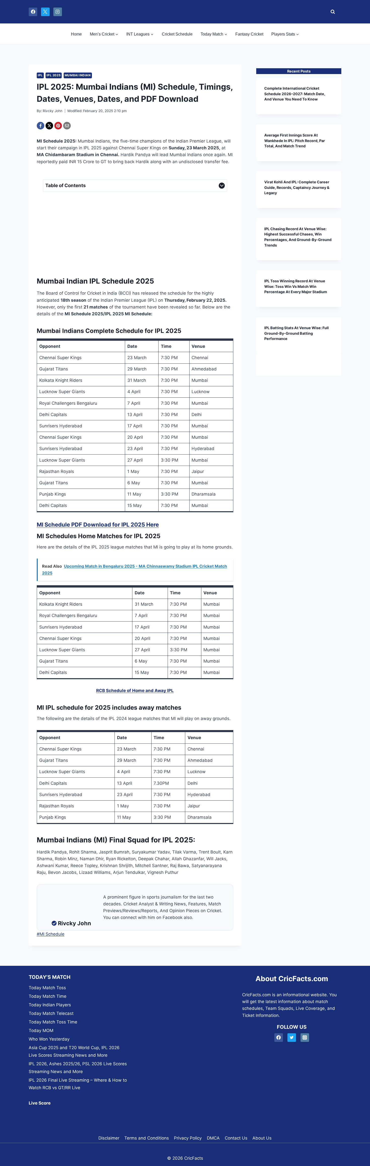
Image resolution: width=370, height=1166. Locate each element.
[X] (45, 12)
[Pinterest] (58, 125)
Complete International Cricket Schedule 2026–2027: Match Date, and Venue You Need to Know (294, 93)
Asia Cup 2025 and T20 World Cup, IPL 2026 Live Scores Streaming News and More (74, 1051)
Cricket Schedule (177, 34)
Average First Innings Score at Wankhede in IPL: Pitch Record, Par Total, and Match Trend (294, 140)
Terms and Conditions (146, 1138)
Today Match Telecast (51, 1013)
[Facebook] (33, 12)
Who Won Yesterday (49, 1039)
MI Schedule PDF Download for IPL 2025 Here (98, 524)
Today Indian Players (50, 1004)
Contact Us (236, 1138)
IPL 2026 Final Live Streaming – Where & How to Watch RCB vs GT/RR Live (78, 1084)
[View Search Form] (331, 12)
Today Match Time (47, 996)
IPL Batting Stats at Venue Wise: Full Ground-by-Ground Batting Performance (296, 333)
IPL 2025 (54, 75)
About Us (262, 1138)
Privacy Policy (188, 1138)
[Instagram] (57, 12)
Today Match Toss (47, 987)
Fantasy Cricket (249, 34)
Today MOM (41, 1030)
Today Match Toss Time (53, 1021)
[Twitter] (291, 1037)
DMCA (213, 1138)
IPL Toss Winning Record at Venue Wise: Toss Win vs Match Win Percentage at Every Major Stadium (295, 286)
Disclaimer (108, 1138)
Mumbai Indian (78, 75)
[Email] (67, 125)
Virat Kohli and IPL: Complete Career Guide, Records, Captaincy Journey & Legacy (296, 187)
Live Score (40, 1103)
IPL (40, 75)
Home (76, 34)
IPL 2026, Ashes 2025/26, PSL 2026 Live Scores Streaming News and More (78, 1067)
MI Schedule (50, 934)
